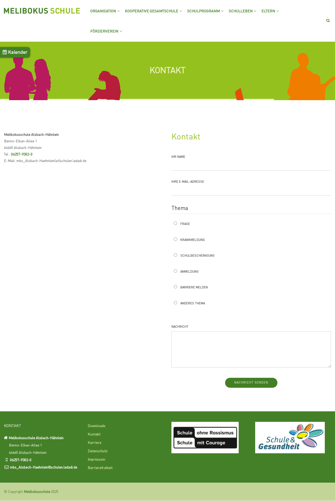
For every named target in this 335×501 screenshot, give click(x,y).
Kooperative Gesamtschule (152, 11)
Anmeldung (189, 271)
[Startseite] (42, 9)
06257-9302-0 (21, 154)
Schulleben (241, 11)
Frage (185, 224)
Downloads (96, 426)
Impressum (96, 459)
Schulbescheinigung (197, 255)
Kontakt (94, 434)
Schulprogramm (204, 11)
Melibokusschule (37, 492)
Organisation (103, 11)
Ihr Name (178, 157)
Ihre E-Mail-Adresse (187, 182)
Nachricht (179, 326)
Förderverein (104, 31)
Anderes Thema (192, 303)
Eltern (268, 11)
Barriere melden (194, 287)
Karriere (94, 443)
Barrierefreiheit (100, 468)
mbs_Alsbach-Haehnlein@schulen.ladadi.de (43, 467)
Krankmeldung (192, 240)
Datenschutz (98, 451)
